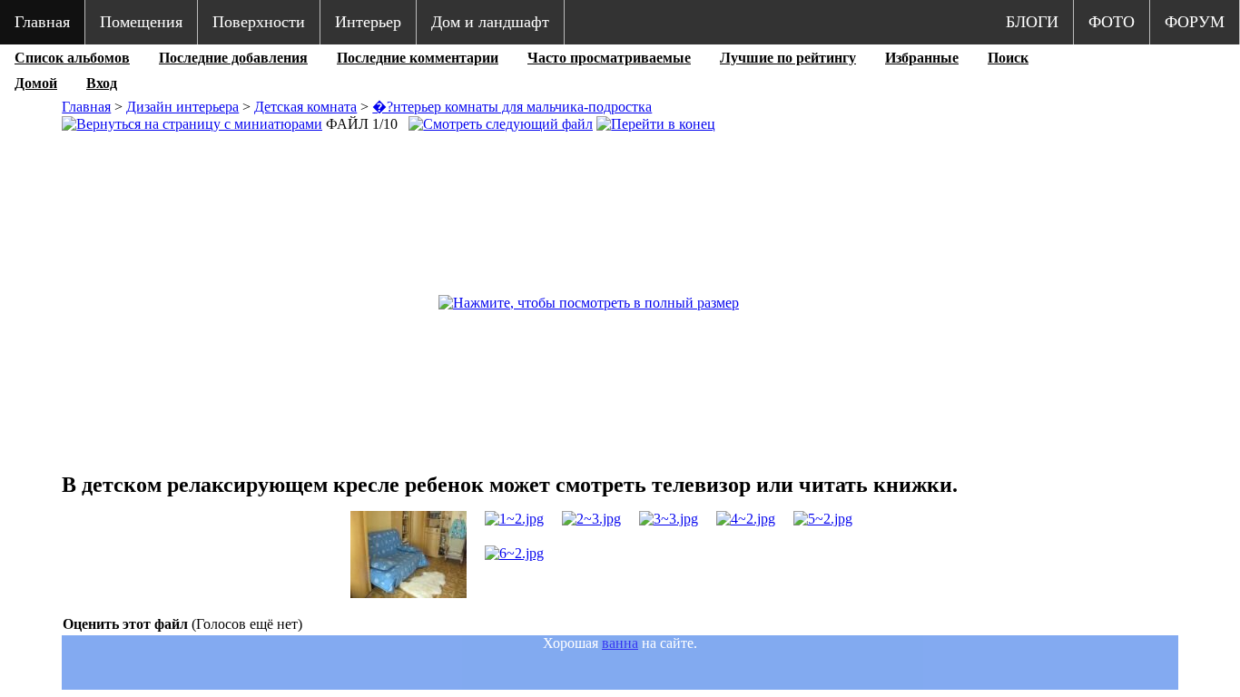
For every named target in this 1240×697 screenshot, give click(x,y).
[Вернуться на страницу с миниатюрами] (192, 124)
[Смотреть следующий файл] (500, 124)
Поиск (1008, 57)
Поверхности (258, 22)
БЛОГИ (1032, 22)
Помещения (141, 22)
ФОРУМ (1195, 22)
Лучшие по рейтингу (788, 57)
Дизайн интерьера (182, 106)
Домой (36, 83)
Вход (101, 83)
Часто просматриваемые (609, 57)
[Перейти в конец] (655, 124)
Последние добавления (233, 57)
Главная (42, 22)
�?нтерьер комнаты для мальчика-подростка (512, 106)
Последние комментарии (417, 57)
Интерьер (368, 22)
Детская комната (305, 106)
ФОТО (1111, 22)
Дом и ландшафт (490, 22)
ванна (620, 643)
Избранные (922, 57)
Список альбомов (72, 57)
